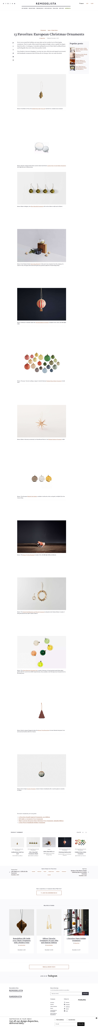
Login (92, 3)
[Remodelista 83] (12, 4)
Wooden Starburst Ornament (55, 439)
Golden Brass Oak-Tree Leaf (38, 108)
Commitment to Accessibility (53, 1011)
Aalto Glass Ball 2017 (35, 264)
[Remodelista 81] (8, 4)
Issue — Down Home (53, 30)
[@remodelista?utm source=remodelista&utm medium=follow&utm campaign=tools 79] (4, 4)
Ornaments (43, 30)
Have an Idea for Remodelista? (53, 1014)
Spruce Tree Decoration (43, 730)
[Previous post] (83, 832)
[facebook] (13, 46)
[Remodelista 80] (6, 4)
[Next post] (86, 832)
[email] (13, 56)
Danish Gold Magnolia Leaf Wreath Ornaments (33, 611)
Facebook (68, 1006)
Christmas (39, 871)
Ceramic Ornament (31, 788)
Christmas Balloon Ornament (42, 322)
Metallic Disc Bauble (32, 496)
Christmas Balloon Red (65, 852)
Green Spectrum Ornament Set (30, 670)
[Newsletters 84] (15, 4)
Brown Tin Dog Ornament (29, 554)
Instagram (68, 1004)
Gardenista (68, 8)
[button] (81, 3)
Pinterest (67, 1002)
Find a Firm (55, 8)
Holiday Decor (51, 871)
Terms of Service (53, 1006)
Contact (52, 1004)
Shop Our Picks (48, 8)
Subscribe (81, 1024)
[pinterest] (13, 49)
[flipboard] (13, 43)
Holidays (58, 871)
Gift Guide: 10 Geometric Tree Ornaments (31, 819)
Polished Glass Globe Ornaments (54, 381)
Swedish (33, 871)
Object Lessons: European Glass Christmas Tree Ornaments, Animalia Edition (41, 821)
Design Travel (32, 8)
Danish (45, 871)
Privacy (51, 1008)
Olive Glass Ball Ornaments (37, 206)
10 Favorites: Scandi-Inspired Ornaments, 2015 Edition (34, 817)
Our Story (61, 8)
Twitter (67, 1008)
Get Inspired (25, 8)
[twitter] (13, 53)
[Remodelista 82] (10, 4)
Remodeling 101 (39, 8)
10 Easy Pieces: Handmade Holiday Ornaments (32, 822)
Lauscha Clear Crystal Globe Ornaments (56, 165)
